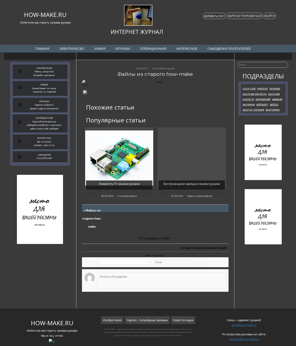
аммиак (277, 99)
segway (274, 88)
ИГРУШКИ (123, 48)
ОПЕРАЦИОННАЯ (153, 48)
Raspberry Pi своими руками (119, 184)
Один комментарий (199, 195)
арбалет (262, 104)
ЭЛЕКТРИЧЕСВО (71, 48)
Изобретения (112, 320)
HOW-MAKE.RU (45, 14)
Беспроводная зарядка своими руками (191, 184)
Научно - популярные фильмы (147, 320)
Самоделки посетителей (229, 48)
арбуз (274, 104)
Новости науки (183, 320)
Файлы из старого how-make (92, 218)
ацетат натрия (253, 109)
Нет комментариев (163, 68)
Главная (42, 48)
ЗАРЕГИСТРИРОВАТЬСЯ (244, 16)
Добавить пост (214, 16)
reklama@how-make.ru (244, 339)
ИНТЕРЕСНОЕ (187, 48)
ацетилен (273, 109)
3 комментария (127, 195)
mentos (262, 88)
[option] (119, 162)
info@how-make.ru (244, 325)
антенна (249, 104)
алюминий (263, 99)
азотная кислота (254, 94)
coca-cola (249, 88)
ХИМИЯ (100, 48)
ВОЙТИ (269, 16)
